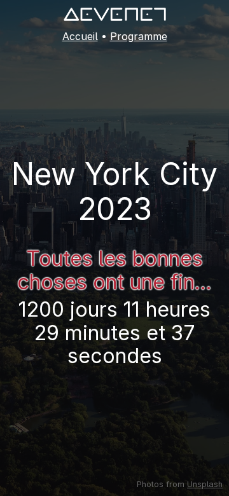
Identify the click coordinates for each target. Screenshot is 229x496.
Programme (138, 36)
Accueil (80, 36)
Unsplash (205, 484)
